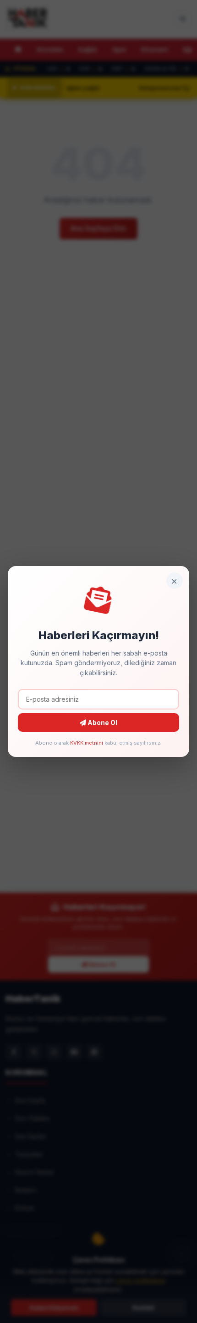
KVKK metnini (86, 743)
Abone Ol (101, 722)
